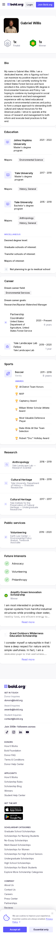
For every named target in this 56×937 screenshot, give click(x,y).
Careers (8, 894)
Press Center (11, 898)
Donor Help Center (14, 764)
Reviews (8, 907)
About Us (9, 885)
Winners (8, 790)
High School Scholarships (17, 863)
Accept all (15, 929)
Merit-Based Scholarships (17, 845)
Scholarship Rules (13, 781)
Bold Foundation (12, 750)
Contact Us (10, 889)
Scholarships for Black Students (20, 867)
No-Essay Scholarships (16, 840)
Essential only (41, 929)
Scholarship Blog (13, 786)
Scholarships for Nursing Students (21, 836)
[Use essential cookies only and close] (52, 913)
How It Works (11, 746)
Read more (28, 622)
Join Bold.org (45, 4)
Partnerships (10, 903)
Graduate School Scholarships (19, 831)
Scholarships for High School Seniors (23, 854)
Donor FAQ (10, 755)
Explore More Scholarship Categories (23, 872)
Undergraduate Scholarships (19, 858)
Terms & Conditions (14, 759)
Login (30, 4)
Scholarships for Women (16, 849)
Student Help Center (14, 795)
